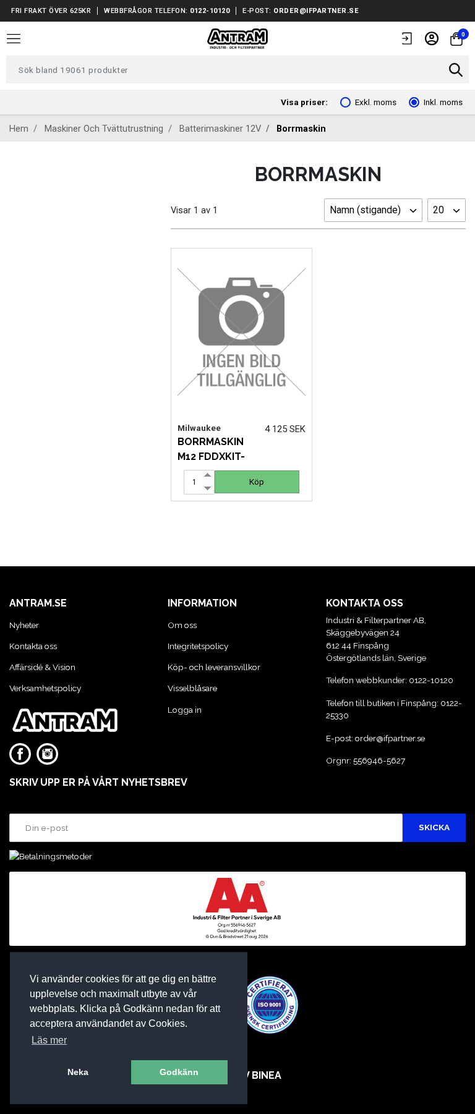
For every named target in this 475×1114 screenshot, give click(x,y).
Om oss (182, 625)
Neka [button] (77, 1072)
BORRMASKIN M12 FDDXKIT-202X (211, 456)
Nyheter (24, 625)
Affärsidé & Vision (42, 667)
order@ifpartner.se (316, 11)
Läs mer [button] (49, 1040)
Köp (256, 482)
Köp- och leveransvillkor (214, 667)
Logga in (185, 710)
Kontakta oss (33, 646)
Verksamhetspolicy (45, 688)
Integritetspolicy (198, 646)
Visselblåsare (192, 688)
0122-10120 (209, 11)
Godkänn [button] (179, 1072)
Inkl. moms (443, 102)
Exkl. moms (375, 102)
